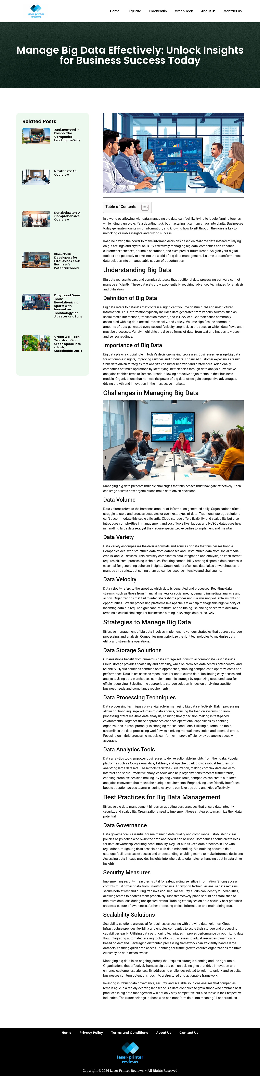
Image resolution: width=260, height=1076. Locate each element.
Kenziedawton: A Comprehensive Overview (67, 216)
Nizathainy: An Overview (65, 173)
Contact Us (233, 11)
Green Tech (184, 11)
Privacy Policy (91, 1032)
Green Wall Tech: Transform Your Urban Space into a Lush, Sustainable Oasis (68, 344)
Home (114, 11)
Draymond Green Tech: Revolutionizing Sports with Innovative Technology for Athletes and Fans (68, 305)
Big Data (134, 11)
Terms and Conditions (129, 1032)
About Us (208, 11)
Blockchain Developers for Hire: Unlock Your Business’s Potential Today (67, 261)
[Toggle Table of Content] (142, 207)
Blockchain (158, 11)
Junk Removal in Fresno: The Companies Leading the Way (67, 135)
